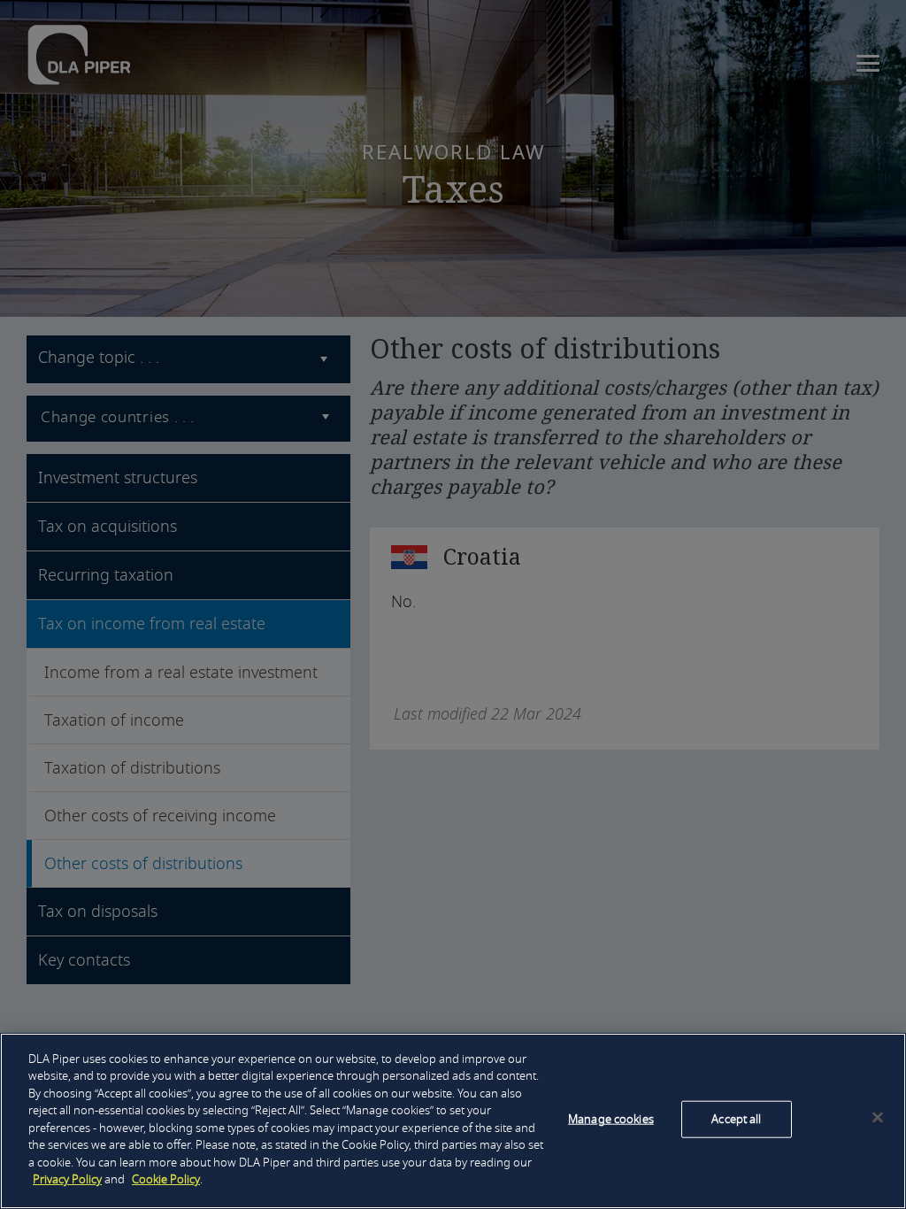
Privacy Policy (67, 1179)
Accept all (736, 1119)
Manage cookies (611, 1119)
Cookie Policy (166, 1179)
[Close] (877, 1117)
